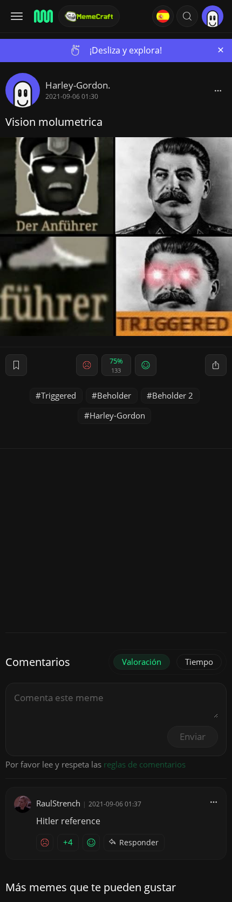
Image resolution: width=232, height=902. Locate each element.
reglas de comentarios (145, 764)
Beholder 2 (172, 395)
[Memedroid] (42, 16)
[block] (218, 90)
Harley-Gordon (117, 415)
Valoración (141, 661)
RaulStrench (58, 803)
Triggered (58, 395)
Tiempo (199, 661)
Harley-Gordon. (78, 85)
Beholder (114, 395)
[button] (187, 16)
